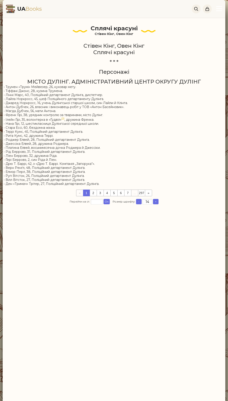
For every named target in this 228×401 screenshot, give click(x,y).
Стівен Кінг (104, 34)
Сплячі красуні (114, 28)
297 (141, 193)
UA (29, 9)
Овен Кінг (124, 34)
